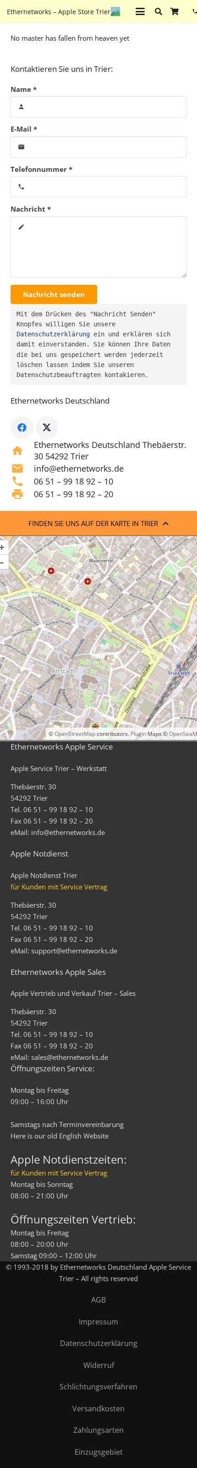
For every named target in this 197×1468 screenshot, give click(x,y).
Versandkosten (98, 1409)
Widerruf (98, 1365)
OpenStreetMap (75, 734)
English (70, 1135)
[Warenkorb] (174, 11)
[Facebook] (22, 427)
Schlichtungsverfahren (98, 1387)
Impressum (98, 1322)
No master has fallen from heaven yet (70, 38)
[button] (140, 11)
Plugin (137, 734)
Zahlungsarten (98, 1430)
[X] (46, 427)
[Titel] (115, 11)
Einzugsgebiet (99, 1452)
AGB (98, 1300)
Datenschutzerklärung (53, 334)
